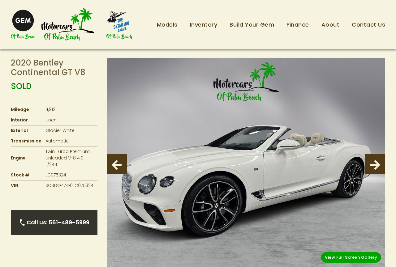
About (330, 24)
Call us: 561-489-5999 (58, 222)
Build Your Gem (252, 24)
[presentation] (117, 164)
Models (167, 24)
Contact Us (368, 24)
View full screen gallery (351, 257)
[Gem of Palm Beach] (23, 24)
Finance (297, 24)
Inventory (203, 24)
